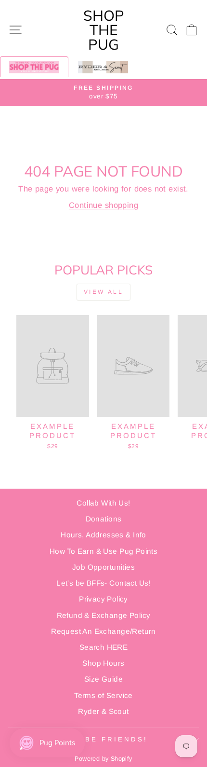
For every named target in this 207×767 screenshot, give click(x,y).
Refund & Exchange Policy (104, 615)
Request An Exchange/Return (103, 631)
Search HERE (103, 647)
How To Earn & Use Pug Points (104, 551)
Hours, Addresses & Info (103, 535)
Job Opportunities (103, 567)
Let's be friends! (101, 739)
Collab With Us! (103, 503)
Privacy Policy (103, 599)
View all (104, 291)
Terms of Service (103, 695)
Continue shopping (103, 205)
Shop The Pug (103, 30)
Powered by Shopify (103, 758)
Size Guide (103, 679)
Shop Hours (103, 663)
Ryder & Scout (103, 711)
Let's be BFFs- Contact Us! (103, 583)
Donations (104, 519)
